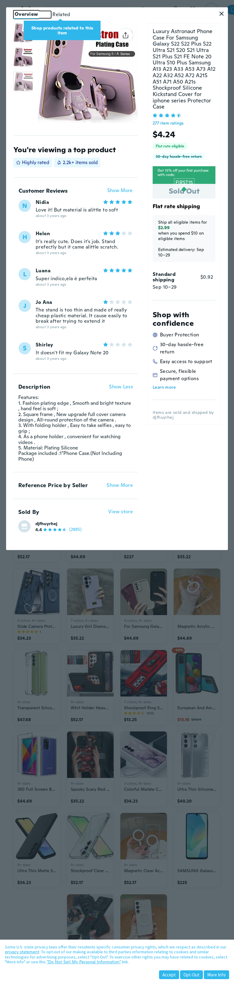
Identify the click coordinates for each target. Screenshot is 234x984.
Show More (120, 191)
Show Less (121, 387)
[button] (221, 14)
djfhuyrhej (46, 523)
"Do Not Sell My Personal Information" (84, 962)
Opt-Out (191, 975)
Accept (169, 975)
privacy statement (22, 952)
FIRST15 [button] (184, 182)
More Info (216, 975)
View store (120, 512)
